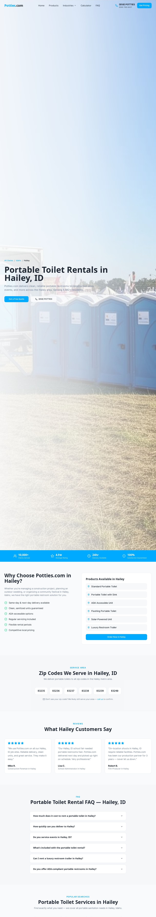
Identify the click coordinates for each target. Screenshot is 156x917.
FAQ (98, 5)
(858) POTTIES (45, 299)
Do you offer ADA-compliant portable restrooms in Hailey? (65, 869)
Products (53, 5)
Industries (68, 5)
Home (41, 5)
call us (100, 699)
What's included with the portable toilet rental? (59, 847)
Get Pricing (144, 5)
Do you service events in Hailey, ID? (52, 837)
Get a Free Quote (16, 299)
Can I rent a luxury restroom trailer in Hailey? (58, 858)
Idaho (18, 260)
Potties (13, 5)
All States (8, 260)
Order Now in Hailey (116, 637)
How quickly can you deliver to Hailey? (54, 826)
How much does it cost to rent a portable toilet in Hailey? (64, 815)
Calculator (86, 5)
